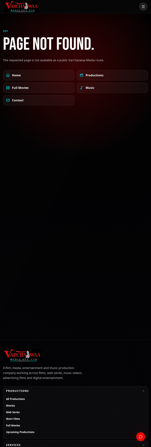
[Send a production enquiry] (140, 436)
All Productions (15, 399)
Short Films (13, 419)
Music (90, 88)
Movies (10, 405)
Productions (94, 75)
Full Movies (20, 88)
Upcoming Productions (20, 432)
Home (16, 75)
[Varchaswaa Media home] (21, 7)
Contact (18, 100)
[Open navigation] (143, 7)
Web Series (13, 412)
